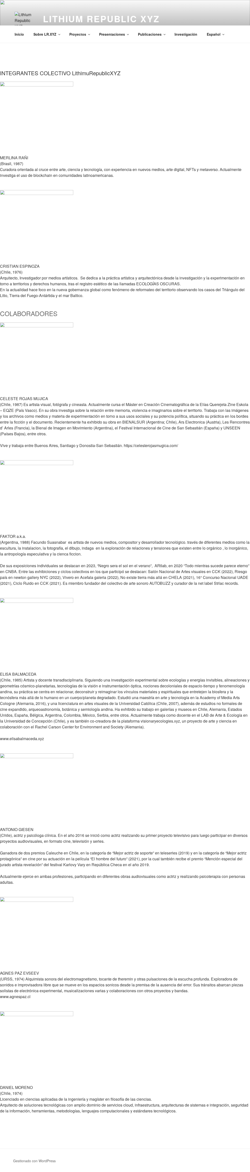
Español (213, 34)
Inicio (19, 34)
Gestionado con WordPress (34, 1160)
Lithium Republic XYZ (101, 18)
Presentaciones (112, 34)
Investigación (186, 34)
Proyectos (77, 34)
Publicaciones (150, 34)
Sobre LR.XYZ (44, 34)
